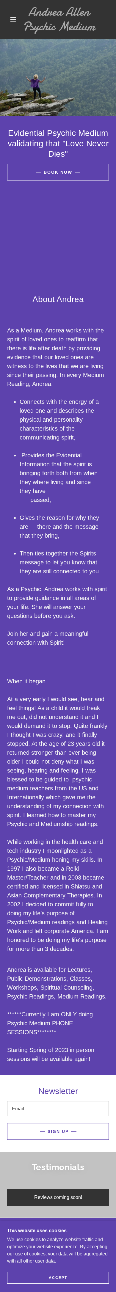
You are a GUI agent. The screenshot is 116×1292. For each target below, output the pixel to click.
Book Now (58, 172)
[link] (59, 19)
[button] (13, 19)
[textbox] (58, 1108)
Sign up (58, 1131)
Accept (58, 1278)
